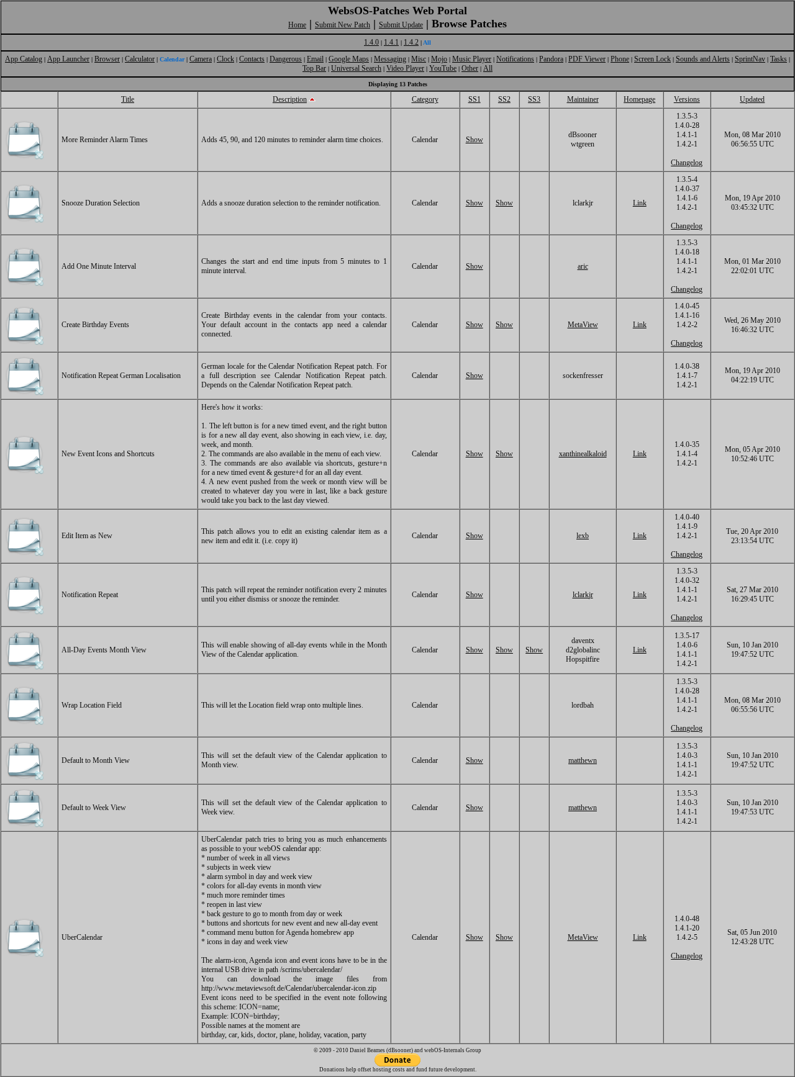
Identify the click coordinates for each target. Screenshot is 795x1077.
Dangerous (286, 59)
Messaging (390, 59)
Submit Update (401, 24)
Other (469, 68)
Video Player (405, 68)
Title (127, 99)
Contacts (252, 59)
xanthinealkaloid (583, 453)
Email (315, 59)
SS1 (474, 99)
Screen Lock (652, 59)
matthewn (582, 760)
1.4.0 (371, 42)
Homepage (639, 99)
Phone (620, 59)
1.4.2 (411, 42)
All (488, 68)
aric (583, 266)
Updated (752, 99)
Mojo (439, 59)
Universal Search (356, 68)
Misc (418, 59)
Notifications (515, 59)
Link (640, 203)
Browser (107, 59)
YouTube (443, 68)
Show (474, 139)
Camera (200, 59)
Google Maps (349, 59)
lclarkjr (583, 594)
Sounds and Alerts (703, 59)
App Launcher (68, 59)
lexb (582, 535)
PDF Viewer (587, 59)
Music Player (471, 59)
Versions (687, 99)
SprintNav (750, 59)
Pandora (551, 59)
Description (290, 99)
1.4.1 (391, 42)
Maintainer (583, 99)
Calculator (140, 59)
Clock (225, 59)
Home (297, 24)
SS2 (504, 99)
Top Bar (314, 68)
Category (425, 99)
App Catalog (23, 59)
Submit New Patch (342, 24)
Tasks (778, 59)
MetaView (583, 324)
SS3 (534, 99)
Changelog (686, 162)
